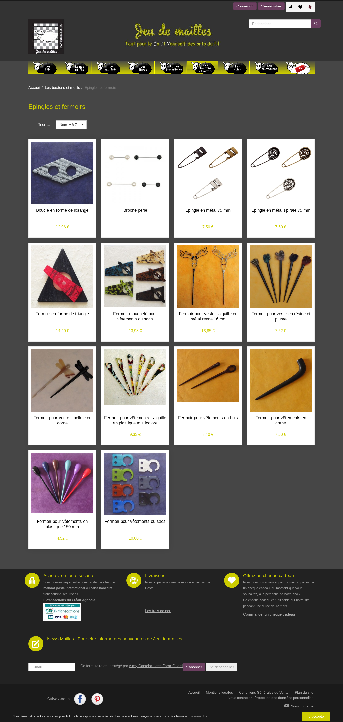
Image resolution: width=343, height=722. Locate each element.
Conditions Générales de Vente (264, 692)
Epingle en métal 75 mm (208, 210)
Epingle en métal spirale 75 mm (280, 210)
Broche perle (135, 210)
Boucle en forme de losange (62, 210)
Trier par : (46, 124)
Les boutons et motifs (62, 87)
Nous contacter (240, 698)
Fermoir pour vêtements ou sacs (135, 521)
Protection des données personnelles (283, 698)
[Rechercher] (316, 23)
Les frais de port (158, 611)
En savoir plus (198, 716)
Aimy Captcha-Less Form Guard (156, 666)
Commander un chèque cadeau (269, 614)
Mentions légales (219, 692)
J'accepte (316, 716)
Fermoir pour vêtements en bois (208, 417)
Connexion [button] (244, 6)
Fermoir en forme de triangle (62, 313)
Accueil (34, 87)
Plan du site (304, 692)
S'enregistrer (271, 6)
